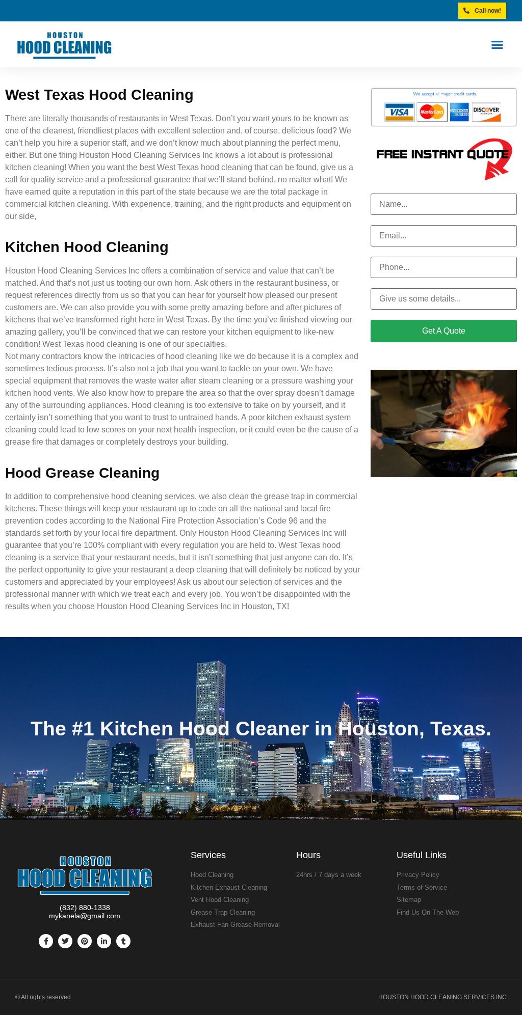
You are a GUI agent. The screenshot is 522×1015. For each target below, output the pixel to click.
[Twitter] (65, 941)
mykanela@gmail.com (84, 916)
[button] (497, 44)
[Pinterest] (84, 941)
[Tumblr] (123, 941)
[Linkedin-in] (104, 941)
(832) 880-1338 (85, 907)
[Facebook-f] (46, 941)
